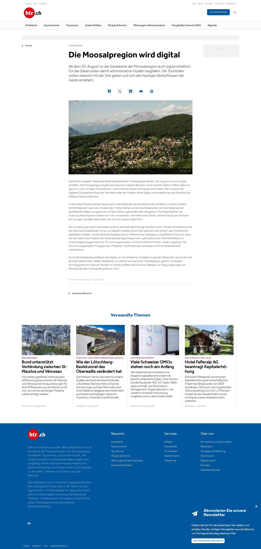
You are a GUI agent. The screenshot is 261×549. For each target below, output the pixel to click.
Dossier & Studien (121, 465)
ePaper (200, 3)
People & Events (117, 25)
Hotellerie (31, 25)
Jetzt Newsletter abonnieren (208, 541)
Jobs (35, 3)
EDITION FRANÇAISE (218, 12)
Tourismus (72, 25)
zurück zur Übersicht (81, 293)
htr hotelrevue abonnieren (216, 442)
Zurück (28, 46)
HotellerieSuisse (210, 470)
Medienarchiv (231, 3)
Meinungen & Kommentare (149, 25)
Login (194, 3)
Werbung (28, 3)
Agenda (212, 25)
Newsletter (209, 3)
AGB (45, 545)
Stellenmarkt (171, 456)
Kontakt (205, 465)
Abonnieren (208, 456)
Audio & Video (93, 25)
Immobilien (43, 3)
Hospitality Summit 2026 (186, 25)
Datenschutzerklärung (58, 545)
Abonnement (220, 3)
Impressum (36, 545)
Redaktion (207, 446)
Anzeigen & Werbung (213, 451)
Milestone (170, 461)
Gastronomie (52, 25)
